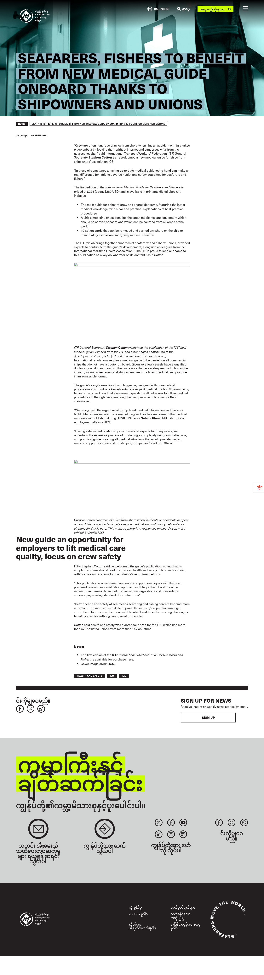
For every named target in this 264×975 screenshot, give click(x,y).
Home (22, 123)
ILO (112, 675)
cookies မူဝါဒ (138, 913)
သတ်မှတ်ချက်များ (183, 907)
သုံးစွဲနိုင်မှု (135, 907)
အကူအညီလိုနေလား (212, 9)
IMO (124, 675)
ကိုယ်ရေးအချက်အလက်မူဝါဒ (142, 926)
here (130, 659)
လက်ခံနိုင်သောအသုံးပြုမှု (180, 915)
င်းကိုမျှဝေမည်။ (33, 700)
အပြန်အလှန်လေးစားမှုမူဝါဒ (185, 926)
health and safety (89, 675)
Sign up (208, 717)
